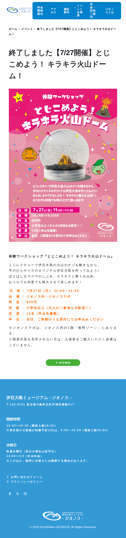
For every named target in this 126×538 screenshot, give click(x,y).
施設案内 (67, 11)
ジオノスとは (109, 11)
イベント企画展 (80, 10)
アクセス (54, 11)
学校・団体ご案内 (93, 10)
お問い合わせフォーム (26, 477)
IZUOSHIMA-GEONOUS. (54, 527)
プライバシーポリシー (26, 481)
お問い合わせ (109, 3)
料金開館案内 (40, 10)
